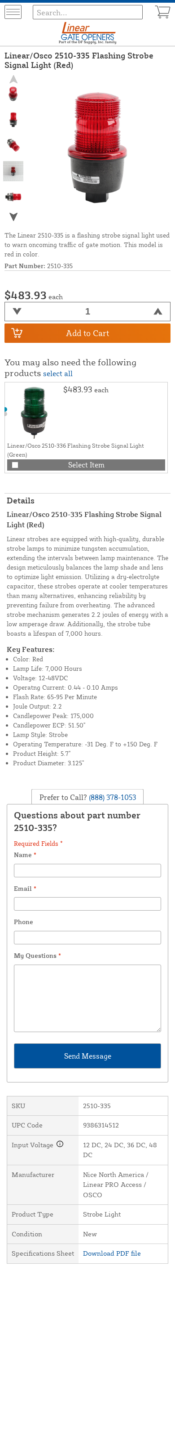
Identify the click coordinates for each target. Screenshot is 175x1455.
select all (58, 373)
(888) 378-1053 (111, 797)
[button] (13, 216)
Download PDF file (112, 1253)
